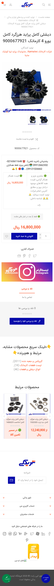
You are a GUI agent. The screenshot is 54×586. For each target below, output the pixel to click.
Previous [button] (50, 416)
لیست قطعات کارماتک (30, 365)
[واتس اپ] (15, 533)
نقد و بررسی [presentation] (27, 289)
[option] (44, 120)
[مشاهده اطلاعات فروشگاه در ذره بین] (21, 560)
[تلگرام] (10, 533)
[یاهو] (20, 533)
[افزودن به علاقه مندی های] (6, 236)
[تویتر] (32, 533)
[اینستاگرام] (4, 533)
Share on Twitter (34, 255)
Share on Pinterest (24, 255)
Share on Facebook (29, 255)
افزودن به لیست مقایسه (25, 139)
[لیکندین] (43, 533)
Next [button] (4, 416)
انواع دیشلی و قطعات (29, 369)
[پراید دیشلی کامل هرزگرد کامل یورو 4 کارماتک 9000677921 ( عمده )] (44, 120)
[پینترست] (27, 540)
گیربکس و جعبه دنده (32, 361)
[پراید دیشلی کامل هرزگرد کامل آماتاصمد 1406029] (15, 405)
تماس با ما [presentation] (27, 297)
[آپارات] (37, 533)
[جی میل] (25, 533)
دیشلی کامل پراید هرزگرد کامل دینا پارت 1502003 (39, 421)
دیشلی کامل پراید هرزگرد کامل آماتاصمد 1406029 (15, 421)
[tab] (27, 289)
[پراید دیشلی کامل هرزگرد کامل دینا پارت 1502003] (39, 405)
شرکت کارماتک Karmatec (40, 52)
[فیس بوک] (49, 533)
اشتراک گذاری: (27, 249)
